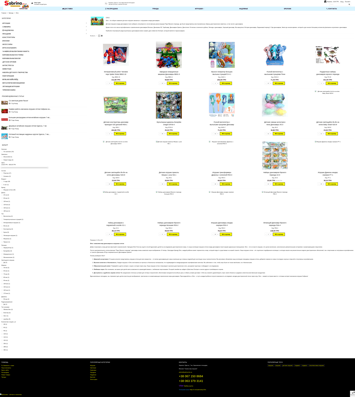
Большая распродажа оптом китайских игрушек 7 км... (30, 117)
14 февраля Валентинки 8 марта (15, 51)
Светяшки (93, 368)
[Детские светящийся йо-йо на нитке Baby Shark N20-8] (328, 105)
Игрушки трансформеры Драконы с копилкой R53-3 (222, 174)
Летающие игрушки (11, 86)
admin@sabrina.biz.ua (185, 372)
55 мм (6, 299)
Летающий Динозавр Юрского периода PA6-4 (274, 224)
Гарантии (23, 9)
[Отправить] (349, 4)
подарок (304, 365)
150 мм (7, 208)
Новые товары (5, 374)
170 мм (7, 293)
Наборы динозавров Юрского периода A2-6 (274, 174)
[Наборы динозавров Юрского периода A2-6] (275, 155)
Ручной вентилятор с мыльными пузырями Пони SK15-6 (274, 74)
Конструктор (8, 229)
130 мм (7, 204)
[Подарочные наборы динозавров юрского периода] (328, 55)
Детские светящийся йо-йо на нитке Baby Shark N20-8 (327, 123)
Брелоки (287, 9)
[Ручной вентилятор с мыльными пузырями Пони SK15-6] (275, 55)
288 (6, 346)
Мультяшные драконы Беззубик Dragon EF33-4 (169, 123)
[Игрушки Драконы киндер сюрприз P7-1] (328, 155)
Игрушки (199, 9)
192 (6, 340)
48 (5, 324)
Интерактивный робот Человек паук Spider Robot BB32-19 (116, 73)
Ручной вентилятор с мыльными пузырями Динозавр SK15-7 (222, 124)
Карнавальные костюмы (12, 55)
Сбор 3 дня (37, 2)
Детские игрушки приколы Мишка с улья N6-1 (169, 174)
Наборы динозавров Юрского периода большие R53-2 (169, 224)
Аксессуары (7, 44)
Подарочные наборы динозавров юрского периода (327, 73)
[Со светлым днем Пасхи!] (4, 102)
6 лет (6, 184)
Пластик (7, 173)
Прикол (7, 242)
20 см (6, 195)
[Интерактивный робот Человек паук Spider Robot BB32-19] (116, 55)
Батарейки (8, 251)
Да (5, 262)
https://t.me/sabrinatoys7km (198, 389)
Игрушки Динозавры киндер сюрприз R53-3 (222, 224)
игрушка (277, 365)
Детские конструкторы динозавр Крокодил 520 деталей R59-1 (116, 123)
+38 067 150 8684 (191, 376)
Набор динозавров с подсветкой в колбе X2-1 (116, 224)
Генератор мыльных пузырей (13, 219)
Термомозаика (8, 90)
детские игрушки (288, 365)
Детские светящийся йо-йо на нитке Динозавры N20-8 (116, 174)
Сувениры (6, 27)
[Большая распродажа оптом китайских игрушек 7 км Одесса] (4, 119)
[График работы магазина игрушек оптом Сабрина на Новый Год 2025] (4, 111)
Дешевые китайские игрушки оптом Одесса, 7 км (28, 126)
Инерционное (9, 254)
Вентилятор (8, 216)
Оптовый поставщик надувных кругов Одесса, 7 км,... (29, 134)
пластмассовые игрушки (316, 365)
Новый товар (8, 160)
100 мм (7, 201)
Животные (6, 69)
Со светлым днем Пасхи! (18, 101)
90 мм (6, 280)
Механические (9, 257)
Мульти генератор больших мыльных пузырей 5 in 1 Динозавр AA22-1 (221, 74)
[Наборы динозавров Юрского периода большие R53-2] (169, 206)
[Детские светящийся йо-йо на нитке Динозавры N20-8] (116, 155)
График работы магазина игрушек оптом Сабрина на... (30, 109)
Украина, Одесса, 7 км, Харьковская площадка (121, 2)
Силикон (7, 176)
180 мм (7, 211)
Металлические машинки (13, 83)
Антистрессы (8, 65)
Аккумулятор (8, 247)
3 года (7, 181)
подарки (297, 365)
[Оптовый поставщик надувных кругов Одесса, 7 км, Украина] (4, 136)
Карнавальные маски (11, 58)
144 (6, 337)
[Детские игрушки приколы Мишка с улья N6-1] (169, 155)
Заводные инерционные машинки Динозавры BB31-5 (169, 73)
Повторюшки (8, 76)
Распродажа (112, 9)
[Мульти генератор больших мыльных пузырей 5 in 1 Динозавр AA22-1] (222, 55)
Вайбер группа (186, 386)
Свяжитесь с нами (8, 365)
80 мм (6, 277)
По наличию (9, 151)
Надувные (243, 9)
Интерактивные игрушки (12, 222)
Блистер (7, 312)
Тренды (155, 9)
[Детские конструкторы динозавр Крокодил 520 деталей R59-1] (116, 105)
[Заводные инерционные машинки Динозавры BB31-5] (169, 55)
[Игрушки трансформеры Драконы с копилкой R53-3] (222, 155)
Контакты (332, 9)
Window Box (8, 309)
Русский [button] (347, 1)
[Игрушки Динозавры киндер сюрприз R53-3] (222, 206)
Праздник (6, 34)
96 (5, 330)
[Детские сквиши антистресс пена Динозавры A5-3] (275, 105)
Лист (6, 316)
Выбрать (93, 35)
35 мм (6, 267)
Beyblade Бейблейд (10, 79)
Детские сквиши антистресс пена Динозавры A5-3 (274, 123)
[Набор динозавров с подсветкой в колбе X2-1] (116, 206)
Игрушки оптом (9, 190)
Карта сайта (5, 370)
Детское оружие (9, 62)
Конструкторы (8, 37)
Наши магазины (6, 368)
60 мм (6, 198)
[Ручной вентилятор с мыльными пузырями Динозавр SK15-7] (222, 105)
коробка (7, 319)
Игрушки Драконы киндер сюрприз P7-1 (328, 174)
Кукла (6, 232)
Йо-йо (6, 226)
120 (6, 334)
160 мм (7, 290)
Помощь (4, 362)
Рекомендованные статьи (13, 96)
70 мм (6, 274)
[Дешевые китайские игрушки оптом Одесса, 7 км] (4, 128)
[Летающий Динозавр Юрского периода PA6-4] (275, 206)
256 (6, 343)
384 (6, 350)
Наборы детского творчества (15, 72)
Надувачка (9, 30)
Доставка (68, 9)
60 (5, 327)
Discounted (8, 156)
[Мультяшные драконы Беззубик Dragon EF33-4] (169, 105)
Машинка (7, 238)
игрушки (270, 365)
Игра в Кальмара (9, 48)
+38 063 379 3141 (191, 381)
